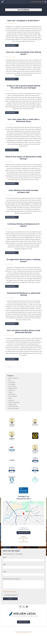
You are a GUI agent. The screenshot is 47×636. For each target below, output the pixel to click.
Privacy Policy (12, 591)
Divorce (10, 392)
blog (8, 23)
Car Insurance (11, 384)
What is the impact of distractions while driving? (23, 158)
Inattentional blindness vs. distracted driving (23, 294)
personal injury (12, 404)
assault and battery (13, 378)
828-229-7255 (23, 541)
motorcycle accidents (14, 402)
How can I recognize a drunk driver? (23, 20)
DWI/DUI (10, 398)
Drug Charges (11, 394)
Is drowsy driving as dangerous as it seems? (23, 225)
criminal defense (12, 388)
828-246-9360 (23, 538)
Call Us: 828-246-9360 (37, 1)
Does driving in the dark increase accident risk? (23, 191)
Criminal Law (11, 390)
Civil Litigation (12, 386)
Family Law (11, 400)
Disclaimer (5, 591)
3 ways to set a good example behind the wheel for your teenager (23, 87)
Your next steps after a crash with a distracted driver (23, 120)
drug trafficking (12, 396)
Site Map (23, 632)
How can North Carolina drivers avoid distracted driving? (23, 331)
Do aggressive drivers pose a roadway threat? (23, 260)
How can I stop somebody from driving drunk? (23, 53)
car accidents (12, 23)
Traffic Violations (13, 406)
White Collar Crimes (13, 408)
